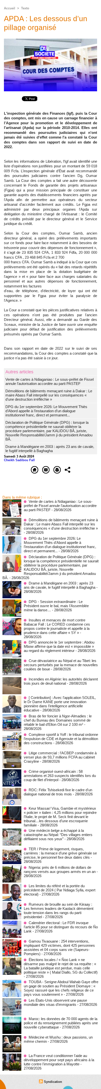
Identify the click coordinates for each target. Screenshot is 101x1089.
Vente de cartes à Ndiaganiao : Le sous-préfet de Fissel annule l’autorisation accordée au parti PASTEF (49, 381)
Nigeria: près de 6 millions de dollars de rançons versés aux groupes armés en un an (60, 869)
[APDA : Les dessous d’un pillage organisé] (50, 41)
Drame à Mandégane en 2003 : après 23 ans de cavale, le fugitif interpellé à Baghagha (49, 448)
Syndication (53, 1082)
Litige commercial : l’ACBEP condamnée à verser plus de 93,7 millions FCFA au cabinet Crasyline (60, 757)
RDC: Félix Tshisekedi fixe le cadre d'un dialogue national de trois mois (58, 792)
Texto (25, 8)
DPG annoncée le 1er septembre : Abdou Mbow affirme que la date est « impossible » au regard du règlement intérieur (59, 646)
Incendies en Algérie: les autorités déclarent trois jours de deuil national (61, 681)
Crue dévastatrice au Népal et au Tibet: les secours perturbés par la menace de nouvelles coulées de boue (61, 665)
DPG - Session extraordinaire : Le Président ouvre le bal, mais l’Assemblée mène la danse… (56, 606)
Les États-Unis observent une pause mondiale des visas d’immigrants (55, 1002)
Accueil (9, 8)
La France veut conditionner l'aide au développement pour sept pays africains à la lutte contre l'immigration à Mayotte (59, 1060)
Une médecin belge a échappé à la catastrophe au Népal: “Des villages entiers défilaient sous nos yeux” (58, 834)
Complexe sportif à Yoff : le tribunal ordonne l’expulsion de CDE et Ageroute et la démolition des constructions (61, 738)
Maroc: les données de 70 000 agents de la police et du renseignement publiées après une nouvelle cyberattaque (61, 1023)
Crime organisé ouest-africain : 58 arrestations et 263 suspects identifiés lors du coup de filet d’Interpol (60, 775)
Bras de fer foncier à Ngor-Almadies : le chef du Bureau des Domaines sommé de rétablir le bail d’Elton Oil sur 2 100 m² (58, 720)
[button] (50, 338)
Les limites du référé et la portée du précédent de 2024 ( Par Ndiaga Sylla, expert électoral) (59, 890)
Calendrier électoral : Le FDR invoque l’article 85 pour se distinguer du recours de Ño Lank (61, 927)
